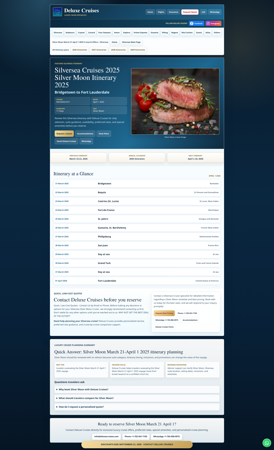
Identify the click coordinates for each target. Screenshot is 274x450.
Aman (117, 32)
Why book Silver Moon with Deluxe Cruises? (83, 389)
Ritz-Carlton (187, 32)
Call (203, 12)
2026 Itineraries (79, 49)
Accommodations (85, 133)
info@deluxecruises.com (106, 436)
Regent (174, 32)
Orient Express (140, 32)
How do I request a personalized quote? (81, 406)
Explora (126, 32)
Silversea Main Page (131, 42)
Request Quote (190, 12)
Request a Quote (64, 133)
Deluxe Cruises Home (165, 327)
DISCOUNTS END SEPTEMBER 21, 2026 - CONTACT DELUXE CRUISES (137, 444)
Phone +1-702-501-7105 (187, 313)
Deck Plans (104, 133)
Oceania (154, 32)
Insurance (173, 12)
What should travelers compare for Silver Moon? (86, 398)
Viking (165, 32)
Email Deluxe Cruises (66, 141)
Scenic (199, 32)
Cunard (91, 32)
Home (150, 12)
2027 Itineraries (99, 49)
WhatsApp (215, 12)
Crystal (81, 32)
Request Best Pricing (164, 313)
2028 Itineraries (118, 49)
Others (217, 32)
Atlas (208, 32)
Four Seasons (104, 32)
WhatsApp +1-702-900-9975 (167, 320)
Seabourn (70, 32)
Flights (161, 12)
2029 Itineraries (137, 49)
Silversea (58, 32)
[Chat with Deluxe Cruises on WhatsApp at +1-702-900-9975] (267, 443)
